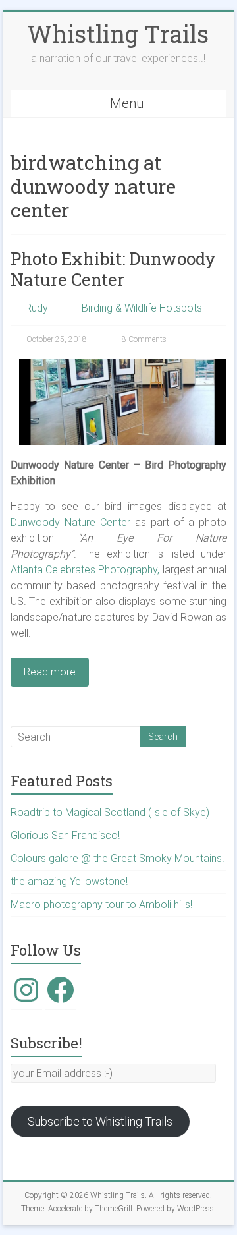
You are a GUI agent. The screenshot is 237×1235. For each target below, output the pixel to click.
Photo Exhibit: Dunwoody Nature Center (113, 269)
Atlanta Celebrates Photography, (85, 569)
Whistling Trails (118, 33)
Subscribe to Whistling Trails (100, 1121)
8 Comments (143, 339)
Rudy (36, 308)
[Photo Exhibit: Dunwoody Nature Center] (122, 365)
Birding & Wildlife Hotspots (142, 308)
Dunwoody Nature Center (70, 522)
